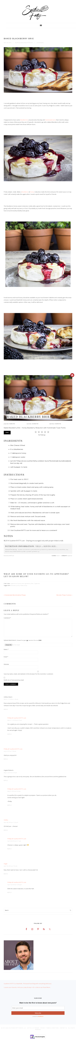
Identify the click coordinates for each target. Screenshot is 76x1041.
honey (32, 192)
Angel (5, 864)
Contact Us (63, 1028)
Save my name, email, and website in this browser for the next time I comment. (28, 674)
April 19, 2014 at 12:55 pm (14, 884)
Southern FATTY (38, 12)
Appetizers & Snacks (16, 583)
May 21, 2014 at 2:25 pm (14, 791)
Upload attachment (23, 640)
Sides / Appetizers (35, 583)
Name (6, 649)
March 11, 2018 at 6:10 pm (14, 720)
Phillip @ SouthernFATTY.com (16, 718)
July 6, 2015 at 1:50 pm (10, 751)
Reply (6, 709)
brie (18, 585)
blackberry (25, 192)
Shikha (6, 820)
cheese (21, 585)
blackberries (24, 120)
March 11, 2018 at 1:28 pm (11, 699)
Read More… (47, 987)
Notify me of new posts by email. (14, 680)
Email (6, 657)
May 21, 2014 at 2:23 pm (10, 772)
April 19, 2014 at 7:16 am (10, 866)
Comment (7, 618)
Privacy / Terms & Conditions (49, 1028)
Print (7, 432)
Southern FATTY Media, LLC (17, 1028)
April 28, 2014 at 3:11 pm (14, 841)
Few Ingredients (26, 583)
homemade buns (50, 120)
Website (6, 664)
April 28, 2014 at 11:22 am (11, 822)
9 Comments (40, 42)
